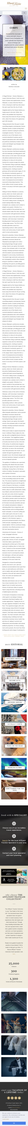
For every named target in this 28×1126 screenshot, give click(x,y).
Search (5, 840)
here (14, 954)
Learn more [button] (5, 1119)
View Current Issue (17, 636)
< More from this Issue (14, 52)
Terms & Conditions (16, 1107)
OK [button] (14, 1123)
